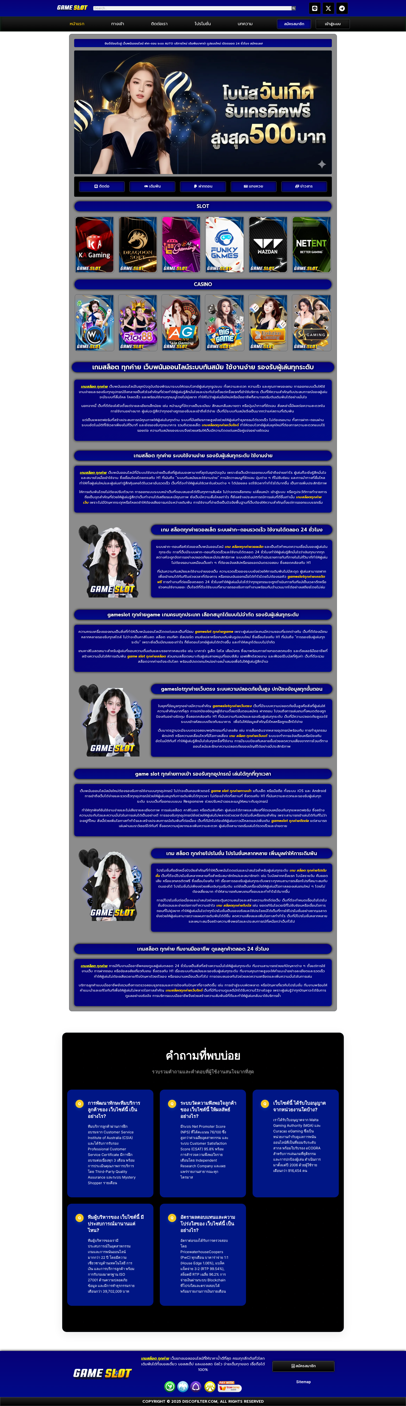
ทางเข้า (117, 23)
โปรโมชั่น (203, 23)
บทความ (245, 23)
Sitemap (303, 1382)
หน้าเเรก (77, 23)
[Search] (294, 8)
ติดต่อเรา (159, 23)
